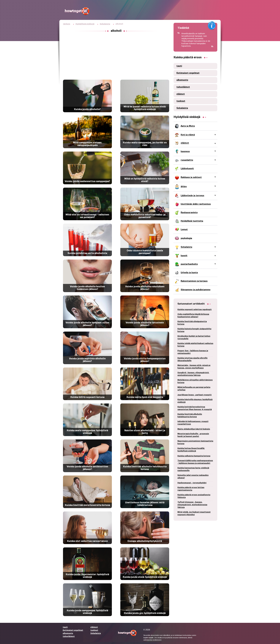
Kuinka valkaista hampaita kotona (193, 456)
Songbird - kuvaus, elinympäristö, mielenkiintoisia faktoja (193, 374)
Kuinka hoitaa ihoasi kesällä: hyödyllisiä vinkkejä (191, 450)
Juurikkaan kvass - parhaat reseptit (194, 395)
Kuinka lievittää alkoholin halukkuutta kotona (189, 415)
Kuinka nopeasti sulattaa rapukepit (194, 309)
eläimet (180, 94)
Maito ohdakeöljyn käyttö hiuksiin (193, 429)
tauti (179, 66)
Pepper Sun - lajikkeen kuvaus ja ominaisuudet (192, 352)
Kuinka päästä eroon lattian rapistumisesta (190, 489)
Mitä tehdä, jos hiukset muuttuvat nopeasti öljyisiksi (194, 513)
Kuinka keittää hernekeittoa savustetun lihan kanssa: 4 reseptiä (194, 408)
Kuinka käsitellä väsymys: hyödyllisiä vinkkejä (194, 401)
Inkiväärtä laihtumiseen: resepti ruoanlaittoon (192, 423)
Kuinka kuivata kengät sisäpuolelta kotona (194, 330)
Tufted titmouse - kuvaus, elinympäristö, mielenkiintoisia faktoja (192, 504)
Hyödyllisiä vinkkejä (85, 24)
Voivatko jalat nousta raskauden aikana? (193, 476)
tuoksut (180, 101)
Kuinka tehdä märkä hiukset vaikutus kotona (195, 345)
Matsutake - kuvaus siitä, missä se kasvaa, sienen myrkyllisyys (193, 367)
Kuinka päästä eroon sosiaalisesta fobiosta (193, 496)
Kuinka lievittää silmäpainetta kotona (192, 323)
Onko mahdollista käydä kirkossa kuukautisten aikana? (193, 315)
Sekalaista (105, 24)
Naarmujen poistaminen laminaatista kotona (195, 442)
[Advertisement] (116, 56)
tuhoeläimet (183, 87)
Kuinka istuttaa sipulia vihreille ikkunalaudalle (192, 359)
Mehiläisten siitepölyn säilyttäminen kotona (195, 381)
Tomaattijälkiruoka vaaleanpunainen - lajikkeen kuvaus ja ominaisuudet (195, 462)
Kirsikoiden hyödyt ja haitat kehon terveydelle (193, 337)
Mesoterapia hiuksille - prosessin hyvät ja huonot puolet (193, 435)
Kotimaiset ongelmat (188, 73)
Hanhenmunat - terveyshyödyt (191, 483)
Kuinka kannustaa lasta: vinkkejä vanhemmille (193, 469)
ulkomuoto (182, 80)
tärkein (66, 24)
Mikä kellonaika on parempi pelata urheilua (193, 389)
